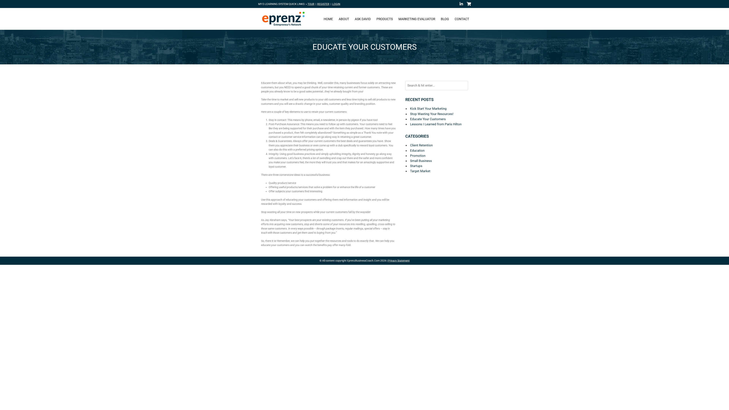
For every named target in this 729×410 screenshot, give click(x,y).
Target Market (420, 171)
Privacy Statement (399, 260)
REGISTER (323, 4)
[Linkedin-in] (461, 4)
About (344, 19)
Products (384, 19)
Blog (445, 19)
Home (328, 19)
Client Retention (421, 145)
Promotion (417, 156)
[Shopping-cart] (469, 4)
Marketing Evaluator (416, 19)
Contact (462, 19)
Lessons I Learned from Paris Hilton (436, 124)
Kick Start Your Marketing (428, 108)
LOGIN (336, 4)
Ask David (363, 19)
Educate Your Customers (428, 119)
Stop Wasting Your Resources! (431, 114)
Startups (416, 166)
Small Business (421, 161)
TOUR (311, 4)
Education (417, 150)
